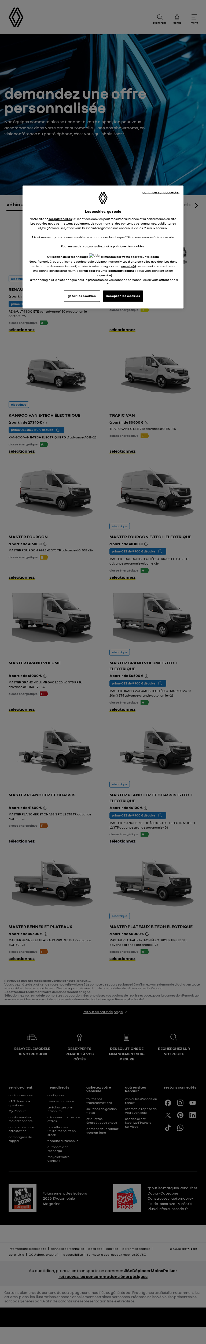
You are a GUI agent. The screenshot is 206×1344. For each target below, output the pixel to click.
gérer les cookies (82, 296)
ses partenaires (60, 219)
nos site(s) (128, 266)
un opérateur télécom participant (109, 270)
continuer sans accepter (160, 192)
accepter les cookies (123, 296)
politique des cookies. (129, 246)
